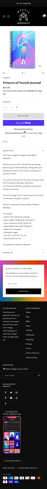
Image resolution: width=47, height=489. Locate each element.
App (27, 317)
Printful (6, 78)
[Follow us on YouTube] (11, 398)
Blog (27, 321)
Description (8, 151)
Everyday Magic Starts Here (28, 468)
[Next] (43, 73)
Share (5, 141)
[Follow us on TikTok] (16, 398)
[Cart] (43, 16)
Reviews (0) (8, 253)
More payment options (23, 129)
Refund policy (31, 357)
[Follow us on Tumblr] (5, 403)
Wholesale (30, 335)
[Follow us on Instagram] (16, 392)
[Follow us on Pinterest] (5, 398)
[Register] (39, 375)
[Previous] (4, 73)
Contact (29, 330)
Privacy (29, 344)
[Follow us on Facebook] (5, 392)
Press (28, 326)
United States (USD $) (12, 461)
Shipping (29, 339)
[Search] (8, 16)
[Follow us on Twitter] (11, 392)
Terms (28, 348)
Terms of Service (33, 353)
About (28, 312)
